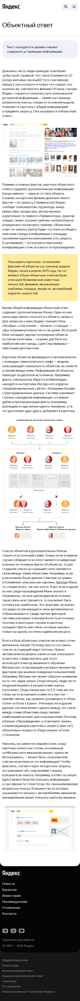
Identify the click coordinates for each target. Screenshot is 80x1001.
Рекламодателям (14, 902)
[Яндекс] (11, 873)
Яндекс (29, 946)
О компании (11, 907)
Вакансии (9, 890)
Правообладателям (15, 960)
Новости (8, 884)
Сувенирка (9, 981)
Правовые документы (18, 940)
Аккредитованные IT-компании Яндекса (28, 991)
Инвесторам (11, 896)
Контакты (9, 913)
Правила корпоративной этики (22, 976)
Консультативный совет (17, 970)
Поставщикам (11, 986)
